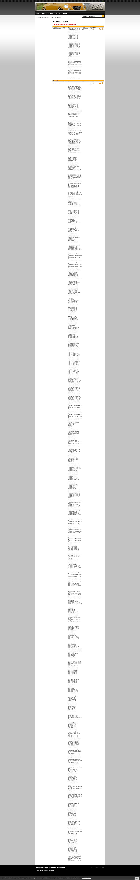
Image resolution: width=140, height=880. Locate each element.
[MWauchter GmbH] (70, 7)
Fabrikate (43, 17)
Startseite (38, 17)
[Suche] (103, 16)
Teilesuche (50, 13)
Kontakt (65, 13)
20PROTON (47, 17)
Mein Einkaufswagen (94, 1)
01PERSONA (53, 17)
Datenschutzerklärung (86, 878)
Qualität (58, 13)
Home (37, 13)
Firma (43, 13)
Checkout (102, 1)
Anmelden (86, 1)
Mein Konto (80, 1)
